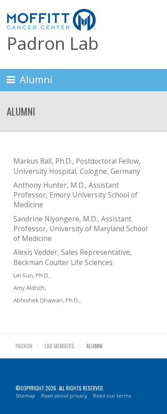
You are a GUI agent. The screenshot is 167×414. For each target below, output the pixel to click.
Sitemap (25, 395)
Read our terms (112, 395)
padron (24, 346)
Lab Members (59, 346)
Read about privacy (64, 395)
